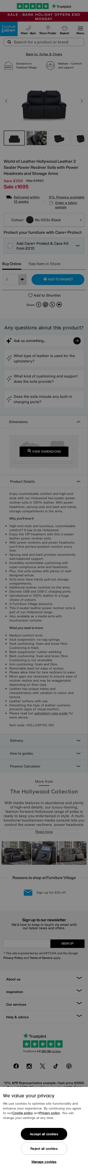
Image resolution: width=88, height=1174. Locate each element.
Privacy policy (49, 1113)
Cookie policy (22, 1113)
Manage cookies (44, 1161)
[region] (44, 1130)
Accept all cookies (44, 1134)
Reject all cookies (43, 1148)
